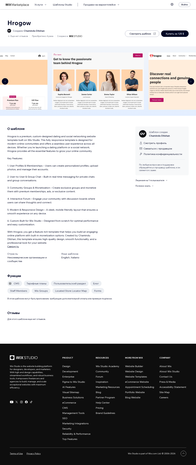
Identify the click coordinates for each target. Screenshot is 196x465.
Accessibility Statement (172, 387)
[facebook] (26, 402)
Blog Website (132, 397)
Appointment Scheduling (139, 387)
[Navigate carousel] (5, 81)
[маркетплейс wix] (17, 4)
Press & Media (167, 381)
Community (102, 371)
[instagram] (21, 402)
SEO (64, 418)
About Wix (165, 366)
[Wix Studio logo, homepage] (24, 358)
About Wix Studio (169, 371)
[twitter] (16, 402)
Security (67, 428)
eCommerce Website (137, 381)
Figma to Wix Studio (73, 381)
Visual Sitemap (70, 392)
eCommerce (69, 402)
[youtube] (11, 402)
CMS (65, 407)
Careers (163, 397)
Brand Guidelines (105, 413)
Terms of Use (16, 453)
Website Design (134, 371)
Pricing (99, 407)
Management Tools (73, 413)
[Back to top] (183, 453)
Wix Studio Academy (107, 366)
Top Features (69, 439)
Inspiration (102, 381)
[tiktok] (31, 402)
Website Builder (134, 366)
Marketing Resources (108, 387)
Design (66, 366)
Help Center (103, 402)
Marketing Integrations (75, 423)
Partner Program (105, 397)
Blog (98, 392)
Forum (99, 376)
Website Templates (136, 376)
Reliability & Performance (76, 433)
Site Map (164, 392)
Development (70, 371)
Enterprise (68, 376)
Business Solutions (73, 397)
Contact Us (165, 376)
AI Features (68, 387)
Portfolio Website (135, 392)
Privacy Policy (33, 453)
